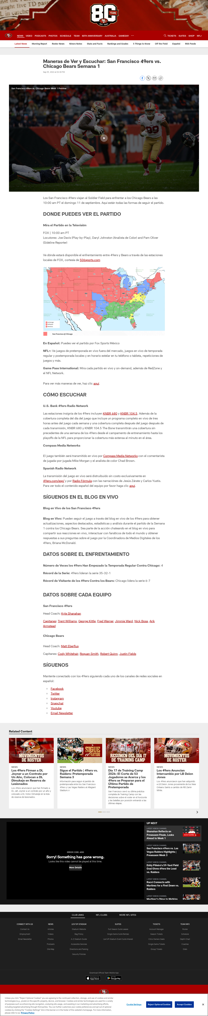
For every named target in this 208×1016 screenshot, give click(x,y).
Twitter (55, 693)
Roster (185, 929)
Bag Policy (79, 934)
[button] (104, 138)
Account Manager (156, 929)
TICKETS (156, 924)
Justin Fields (127, 653)
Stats (185, 949)
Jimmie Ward (124, 621)
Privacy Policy (27, 1013)
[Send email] (154, 80)
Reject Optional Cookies (159, 1004)
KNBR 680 (110, 413)
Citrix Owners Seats (156, 939)
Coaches (185, 944)
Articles (51, 929)
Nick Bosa (141, 621)
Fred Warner (105, 621)
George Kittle (87, 621)
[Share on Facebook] (142, 80)
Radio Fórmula (82, 481)
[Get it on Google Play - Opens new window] (114, 979)
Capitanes (49, 621)
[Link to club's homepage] (8, 35)
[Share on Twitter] (148, 80)
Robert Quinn (109, 653)
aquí (96, 383)
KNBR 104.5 (128, 413)
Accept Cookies (184, 1004)
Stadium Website (79, 929)
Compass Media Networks (120, 456)
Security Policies (79, 954)
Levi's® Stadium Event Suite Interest (118, 939)
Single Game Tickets (156, 944)
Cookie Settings (134, 1004)
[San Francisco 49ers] (104, 992)
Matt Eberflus (70, 646)
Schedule (185, 934)
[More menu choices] (132, 35)
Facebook (57, 688)
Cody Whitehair (68, 653)
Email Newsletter (62, 713)
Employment (25, 934)
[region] (104, 1005)
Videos (50, 934)
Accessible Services (79, 944)
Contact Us (24, 929)
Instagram (57, 698)
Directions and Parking (79, 949)
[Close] (203, 1004)
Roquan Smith (89, 653)
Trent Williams (67, 621)
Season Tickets (156, 934)
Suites (118, 924)
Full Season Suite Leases (118, 929)
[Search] (165, 35)
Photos (51, 939)
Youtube (56, 708)
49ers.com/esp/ (53, 481)
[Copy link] (160, 78)
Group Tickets (156, 949)
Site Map (50, 949)
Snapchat (57, 703)
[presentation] (198, 812)
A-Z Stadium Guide (79, 939)
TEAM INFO (185, 924)
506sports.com (90, 260)
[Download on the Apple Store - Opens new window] (93, 978)
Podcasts (51, 944)
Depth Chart (185, 939)
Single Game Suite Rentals (118, 934)
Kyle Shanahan (71, 613)
